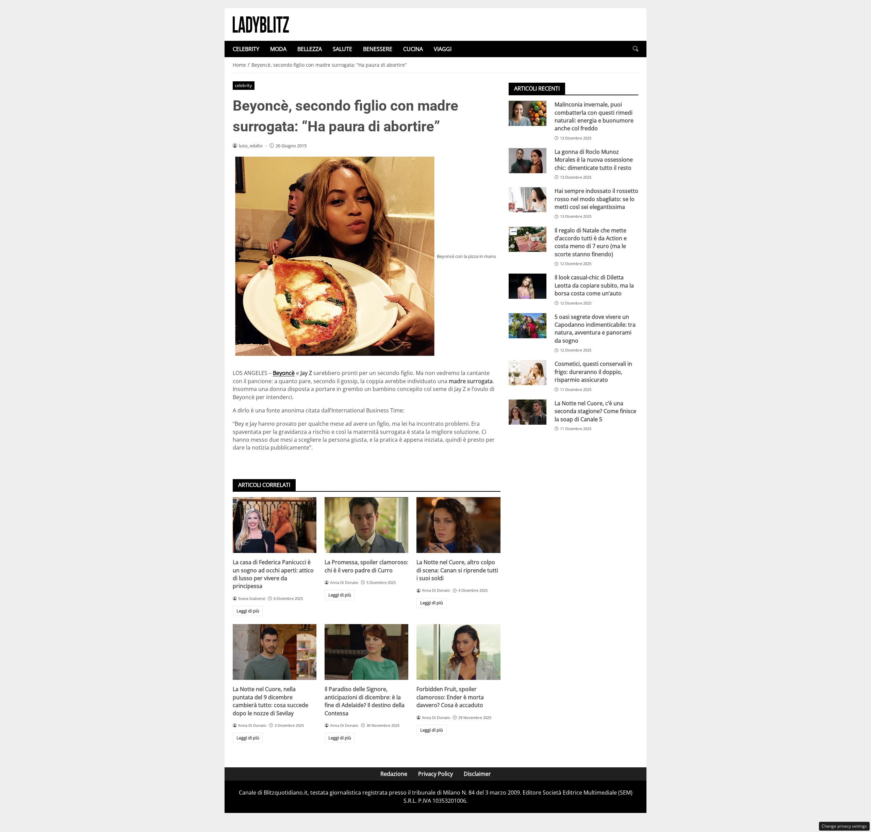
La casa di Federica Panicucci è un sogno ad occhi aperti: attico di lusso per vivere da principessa (273, 574)
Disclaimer (477, 774)
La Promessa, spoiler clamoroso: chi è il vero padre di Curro (366, 566)
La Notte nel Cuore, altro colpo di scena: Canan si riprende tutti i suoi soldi (457, 570)
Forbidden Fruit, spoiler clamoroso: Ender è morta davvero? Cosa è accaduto (450, 697)
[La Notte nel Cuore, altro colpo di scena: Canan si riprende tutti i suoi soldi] (458, 525)
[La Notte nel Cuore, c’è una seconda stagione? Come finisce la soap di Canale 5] (527, 412)
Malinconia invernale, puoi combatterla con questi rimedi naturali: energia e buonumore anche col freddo (594, 116)
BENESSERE (377, 49)
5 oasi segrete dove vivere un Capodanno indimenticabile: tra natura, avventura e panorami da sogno (595, 328)
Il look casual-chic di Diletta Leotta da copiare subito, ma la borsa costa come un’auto (594, 285)
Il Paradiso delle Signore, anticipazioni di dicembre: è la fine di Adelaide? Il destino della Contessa (365, 701)
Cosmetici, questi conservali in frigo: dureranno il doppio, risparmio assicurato (593, 372)
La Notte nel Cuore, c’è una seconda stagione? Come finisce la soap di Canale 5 (595, 411)
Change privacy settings (844, 826)
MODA (278, 49)
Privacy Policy (435, 774)
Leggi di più (247, 611)
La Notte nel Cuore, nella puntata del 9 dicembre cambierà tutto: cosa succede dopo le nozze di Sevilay (270, 701)
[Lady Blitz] (261, 24)
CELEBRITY (246, 49)
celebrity (243, 85)
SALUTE (342, 49)
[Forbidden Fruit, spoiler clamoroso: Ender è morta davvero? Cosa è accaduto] (458, 652)
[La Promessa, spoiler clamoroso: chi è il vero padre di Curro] (366, 525)
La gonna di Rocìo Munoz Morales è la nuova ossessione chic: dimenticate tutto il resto (594, 160)
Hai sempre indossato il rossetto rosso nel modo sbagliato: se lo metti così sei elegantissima (596, 199)
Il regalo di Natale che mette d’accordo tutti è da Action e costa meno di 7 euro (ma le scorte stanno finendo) (591, 242)
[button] (635, 49)
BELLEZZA (309, 49)
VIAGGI (442, 49)
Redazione (393, 774)
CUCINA (413, 49)
